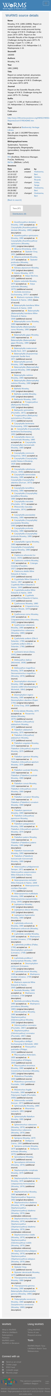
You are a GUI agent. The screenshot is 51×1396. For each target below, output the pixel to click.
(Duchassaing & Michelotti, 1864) (24, 688)
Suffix (10, 98)
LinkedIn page (12, 1370)
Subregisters (7, 1335)
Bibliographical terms (17, 141)
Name (10, 20)
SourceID (12, 51)
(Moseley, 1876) (23, 674)
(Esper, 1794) (24, 701)
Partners (5, 1338)
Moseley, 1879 (23, 273)
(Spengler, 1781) (25, 888)
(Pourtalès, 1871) (24, 418)
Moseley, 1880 (23, 328)
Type (10, 108)
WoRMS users (8, 1340)
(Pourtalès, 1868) (23, 1096)
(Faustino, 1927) (24, 566)
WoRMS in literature (10, 1343)
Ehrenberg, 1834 (25, 249)
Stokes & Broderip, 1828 (24, 461)
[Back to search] (14, 200)
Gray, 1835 (21, 705)
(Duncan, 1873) (22, 481)
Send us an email (13, 1362)
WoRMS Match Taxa (36, 1346)
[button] (12, 222)
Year (10, 65)
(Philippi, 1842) (23, 1049)
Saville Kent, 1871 (24, 356)
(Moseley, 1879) (24, 262)
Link (10, 114)
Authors (11, 58)
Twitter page (11, 1364)
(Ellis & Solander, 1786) (21, 645)
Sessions (12, 166)
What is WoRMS (9, 1330)
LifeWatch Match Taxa (37, 1348)
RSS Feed (10, 1367)
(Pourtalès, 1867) (23, 1033)
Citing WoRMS (34, 1330)
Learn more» (47, 1382)
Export (11, 153)
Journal (11, 86)
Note (10, 124)
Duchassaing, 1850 (25, 431)
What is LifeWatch (9, 1332)
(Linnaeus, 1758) (22, 951)
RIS (9, 157)
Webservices (33, 1351)
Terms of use (33, 1332)
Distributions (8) (19, 214)
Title (10, 72)
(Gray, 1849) (24, 900)
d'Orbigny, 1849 (21, 1061)
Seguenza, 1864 (23, 1198)
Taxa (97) (17, 208)
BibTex (10, 162)
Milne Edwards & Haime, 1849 (22, 574)
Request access (34, 1335)
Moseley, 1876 (22, 724)
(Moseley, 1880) (24, 228)
